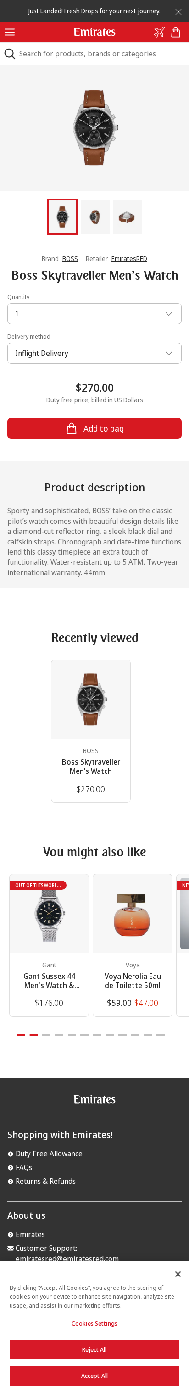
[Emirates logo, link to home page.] (94, 1103)
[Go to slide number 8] (110, 1035)
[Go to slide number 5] (72, 1035)
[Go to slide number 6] (84, 1035)
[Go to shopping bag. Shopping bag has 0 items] (177, 32)
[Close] (175, 10)
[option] (94, 128)
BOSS (70, 258)
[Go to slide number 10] (135, 1035)
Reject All (94, 1349)
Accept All (94, 1375)
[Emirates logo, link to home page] (94, 32)
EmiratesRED (129, 258)
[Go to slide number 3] (46, 1035)
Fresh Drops (81, 10)
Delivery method (28, 336)
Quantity (18, 297)
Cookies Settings (94, 1323)
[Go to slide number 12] (160, 1035)
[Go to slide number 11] (148, 1035)
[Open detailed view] (94, 128)
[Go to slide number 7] (97, 1035)
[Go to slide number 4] (59, 1035)
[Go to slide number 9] (122, 1035)
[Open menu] (10, 32)
